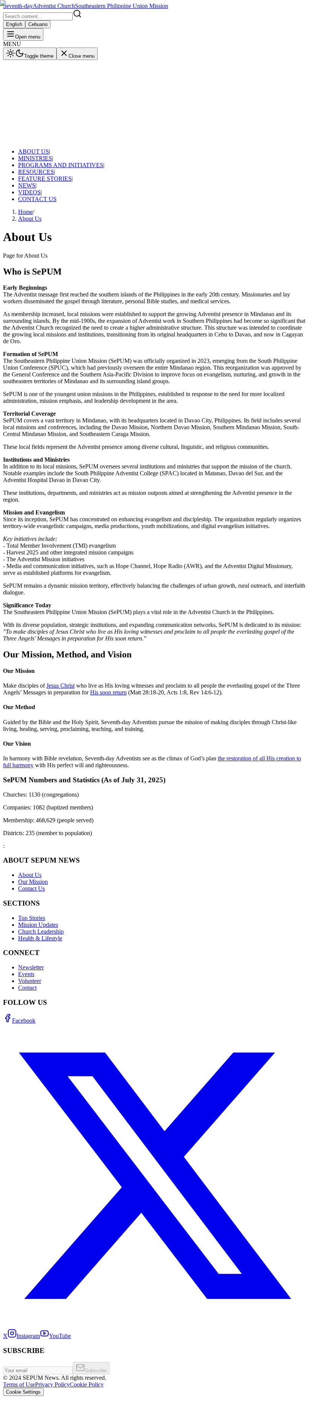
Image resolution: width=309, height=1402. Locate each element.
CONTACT (17, 146)
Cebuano (37, 138)
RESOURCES (28, 89)
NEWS (19, 103)
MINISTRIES (27, 76)
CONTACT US (30, 117)
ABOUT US (26, 69)
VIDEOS (22, 110)
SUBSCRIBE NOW (56, 146)
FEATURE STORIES (37, 96)
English (14, 138)
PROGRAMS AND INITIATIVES (53, 83)
